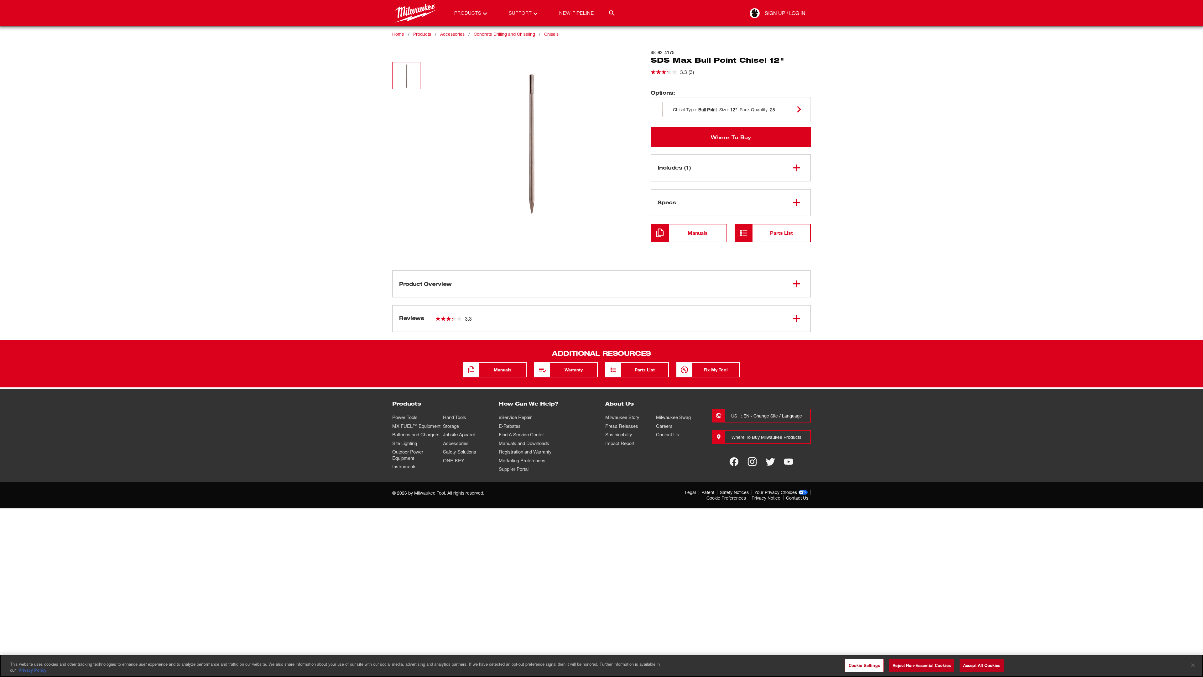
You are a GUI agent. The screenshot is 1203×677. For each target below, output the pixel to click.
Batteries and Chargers (416, 434)
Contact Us (667, 434)
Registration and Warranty (525, 452)
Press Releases (621, 426)
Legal (690, 492)
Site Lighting (404, 443)
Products (422, 34)
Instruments (404, 466)
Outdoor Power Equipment (407, 455)
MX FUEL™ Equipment (416, 426)
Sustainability (618, 434)
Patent (707, 492)
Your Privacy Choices (775, 492)
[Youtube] (788, 461)
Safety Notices (734, 492)
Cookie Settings (864, 665)
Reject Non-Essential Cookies (922, 665)
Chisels (551, 34)
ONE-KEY (453, 460)
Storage (451, 426)
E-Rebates (510, 426)
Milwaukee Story (622, 417)
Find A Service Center (521, 434)
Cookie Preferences (726, 498)
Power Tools (405, 417)
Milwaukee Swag (673, 417)
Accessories (452, 34)
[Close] (1193, 665)
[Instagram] (752, 461)
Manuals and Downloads (524, 443)
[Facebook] (734, 461)
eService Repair (515, 417)
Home (398, 34)
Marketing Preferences (522, 460)
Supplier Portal (514, 469)
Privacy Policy (32, 670)
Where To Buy (731, 137)
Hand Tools (454, 417)
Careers (664, 426)
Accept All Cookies (981, 665)
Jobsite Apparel (459, 434)
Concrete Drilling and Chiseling (504, 34)
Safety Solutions (459, 452)
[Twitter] (770, 461)
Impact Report (619, 443)
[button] (406, 75)
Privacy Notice (766, 498)
